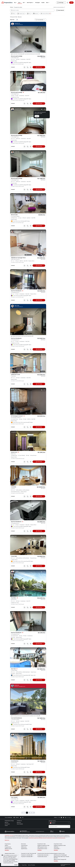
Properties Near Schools (42, 856)
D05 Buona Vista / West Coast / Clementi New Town (61, 857)
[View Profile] (17, 24)
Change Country (52, 820)
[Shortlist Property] (44, 28)
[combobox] (33, 10)
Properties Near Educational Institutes (46, 853)
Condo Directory (24, 845)
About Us (6, 822)
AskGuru (6, 845)
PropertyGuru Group (9, 820)
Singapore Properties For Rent (60, 845)
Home (11, 7)
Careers (6, 825)
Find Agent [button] (37, 2)
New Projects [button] (30, 2)
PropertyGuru (8, 843)
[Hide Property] (42, 28)
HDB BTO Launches (8, 848)
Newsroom (19, 822)
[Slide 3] (27, 553)
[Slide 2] (26, 553)
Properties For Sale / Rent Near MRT (28, 853)
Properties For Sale (42, 843)
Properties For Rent (58, 843)
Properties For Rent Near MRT (27, 856)
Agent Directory (24, 848)
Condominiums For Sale (42, 848)
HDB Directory (24, 847)
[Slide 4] (28, 51)
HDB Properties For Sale (42, 847)
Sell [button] (23, 2)
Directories (23, 843)
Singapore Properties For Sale (43, 845)
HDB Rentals (56, 847)
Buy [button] (15, 2)
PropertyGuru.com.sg (9, 835)
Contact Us (19, 820)
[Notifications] (67, 2)
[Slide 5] (29, 51)
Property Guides (8, 847)
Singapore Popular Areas (59, 853)
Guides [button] (42, 2)
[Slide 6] (30, 51)
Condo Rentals (56, 848)
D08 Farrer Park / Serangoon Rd (60, 859)
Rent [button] (19, 2)
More (47, 2)
